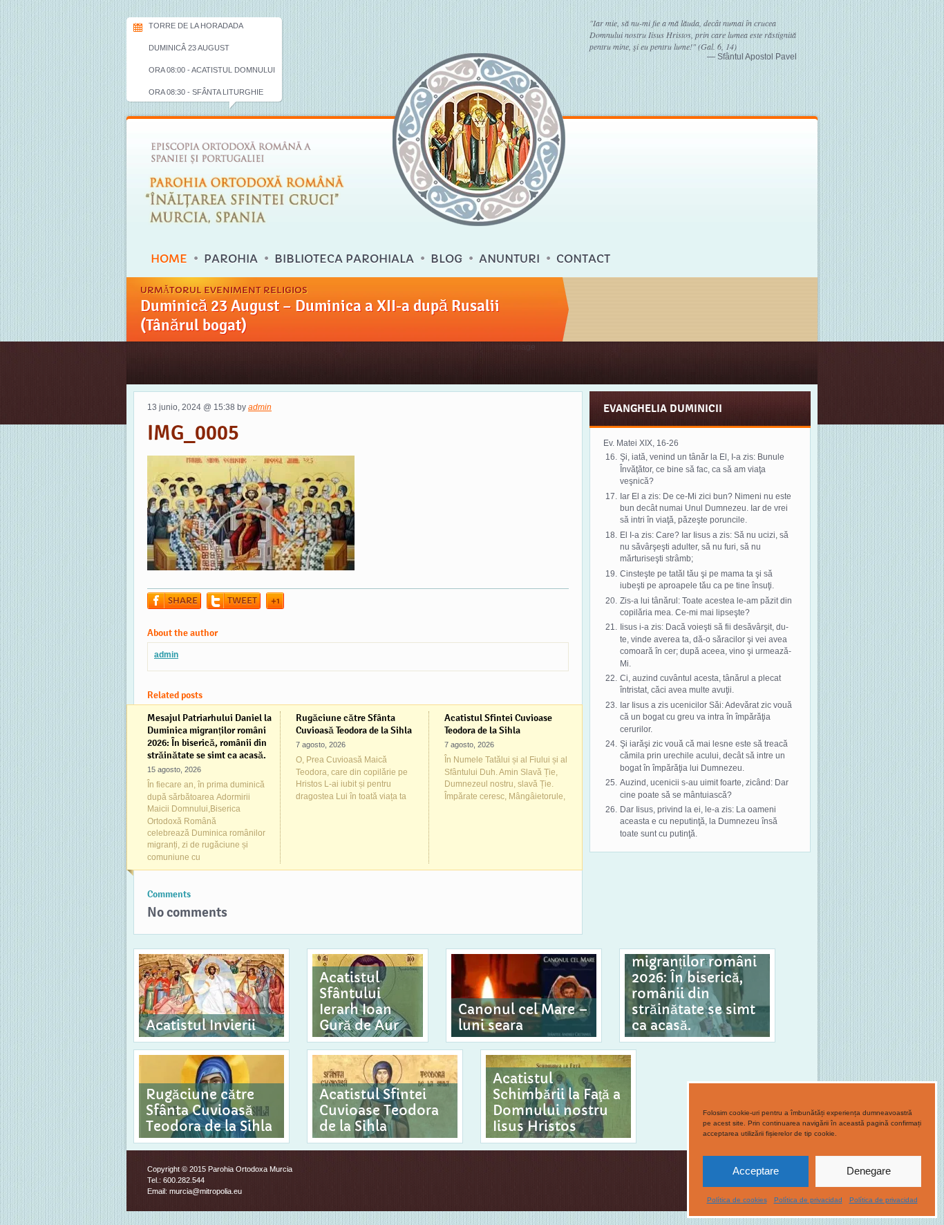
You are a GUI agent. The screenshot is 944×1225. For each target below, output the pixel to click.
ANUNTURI (509, 258)
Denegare (869, 1171)
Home (169, 258)
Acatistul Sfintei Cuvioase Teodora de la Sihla (498, 723)
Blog (446, 258)
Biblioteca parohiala (344, 258)
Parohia (231, 258)
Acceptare (756, 1171)
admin (260, 407)
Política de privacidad (808, 1200)
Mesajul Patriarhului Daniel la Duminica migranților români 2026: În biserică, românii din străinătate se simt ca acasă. (209, 736)
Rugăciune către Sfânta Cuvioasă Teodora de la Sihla (354, 723)
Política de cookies (737, 1200)
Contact (583, 258)
